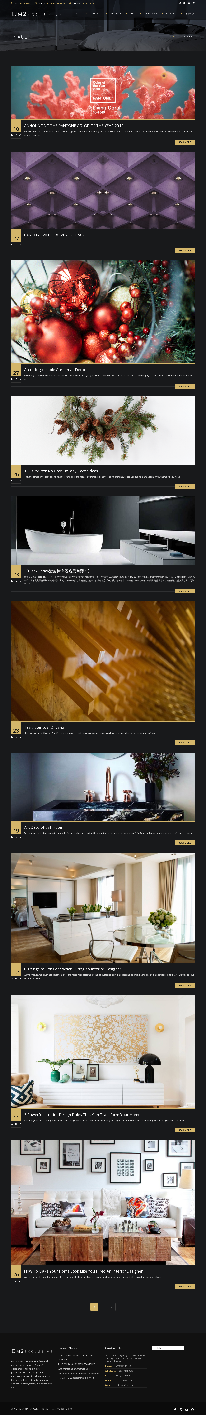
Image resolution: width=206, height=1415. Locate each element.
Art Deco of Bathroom (43, 827)
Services (117, 14)
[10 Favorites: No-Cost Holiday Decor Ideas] (103, 430)
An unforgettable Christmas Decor (55, 369)
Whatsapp (152, 14)
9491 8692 (128, 1370)
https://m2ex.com (124, 1385)
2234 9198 (126, 1366)
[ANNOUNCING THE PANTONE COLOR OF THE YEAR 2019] (103, 92)
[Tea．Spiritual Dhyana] (103, 660)
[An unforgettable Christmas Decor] (103, 311)
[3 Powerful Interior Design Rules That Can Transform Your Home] (103, 1051)
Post (180, 36)
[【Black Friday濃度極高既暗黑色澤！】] (103, 530)
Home (171, 36)
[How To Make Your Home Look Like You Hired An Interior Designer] (103, 1202)
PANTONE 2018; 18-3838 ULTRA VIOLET (59, 235)
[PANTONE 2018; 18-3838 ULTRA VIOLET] (103, 190)
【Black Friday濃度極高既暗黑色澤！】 (58, 571)
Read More (185, 142)
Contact (172, 14)
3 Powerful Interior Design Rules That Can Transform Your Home (82, 1114)
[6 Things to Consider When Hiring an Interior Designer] (103, 907)
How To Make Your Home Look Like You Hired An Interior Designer (83, 1271)
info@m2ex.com (124, 1380)
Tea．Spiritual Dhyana (44, 727)
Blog (134, 14)
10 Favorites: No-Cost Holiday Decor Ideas (61, 470)
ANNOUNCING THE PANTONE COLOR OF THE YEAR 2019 (74, 125)
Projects (96, 14)
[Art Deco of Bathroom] (103, 786)
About (78, 14)
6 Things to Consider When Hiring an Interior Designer (72, 969)
